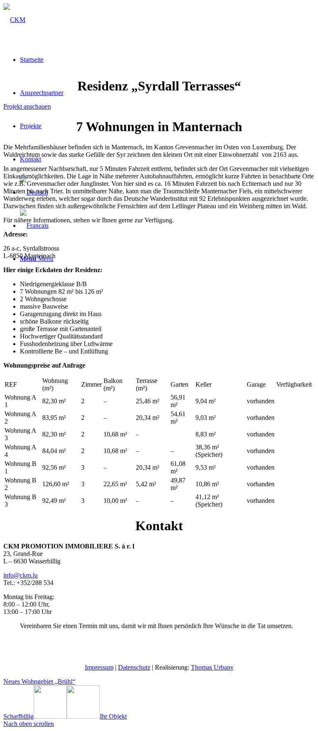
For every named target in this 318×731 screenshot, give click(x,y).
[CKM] (14, 19)
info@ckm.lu (20, 575)
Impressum (99, 667)
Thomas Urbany (212, 667)
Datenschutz (134, 667)
